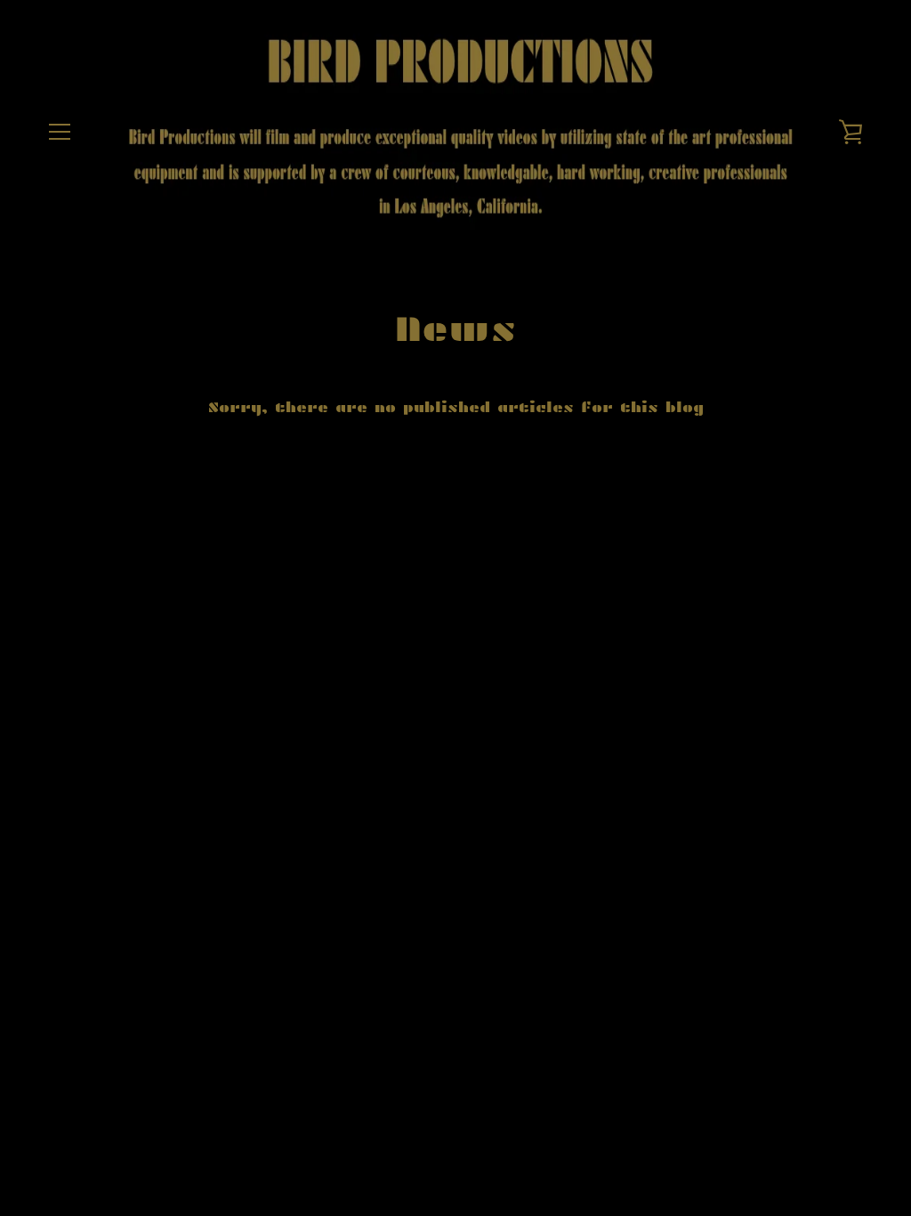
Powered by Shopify (508, 596)
